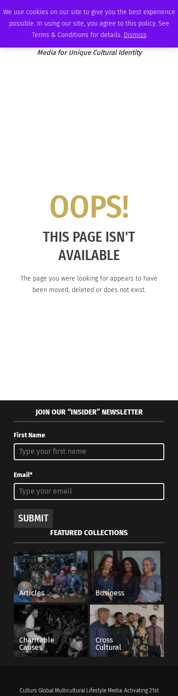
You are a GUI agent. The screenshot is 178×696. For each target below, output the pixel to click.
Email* (23, 475)
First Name (29, 435)
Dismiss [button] (135, 35)
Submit (33, 518)
